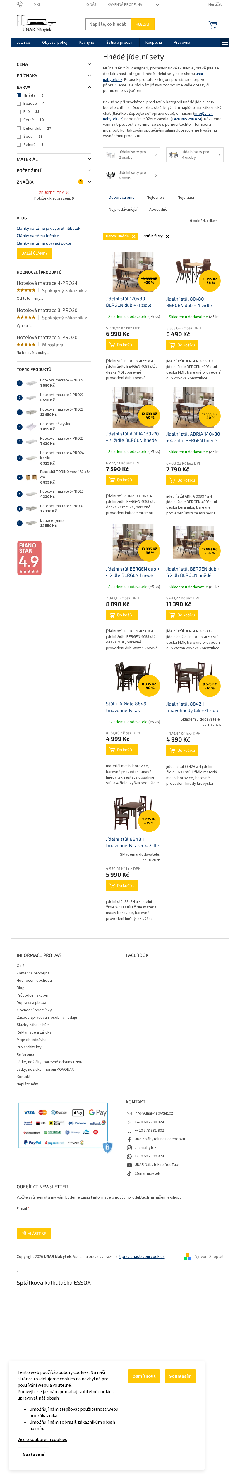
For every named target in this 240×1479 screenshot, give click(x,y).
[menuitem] (23, 42)
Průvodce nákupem (34, 995)
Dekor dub (37, 128)
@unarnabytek (147, 1173)
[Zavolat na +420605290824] (25, 4)
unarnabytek (146, 1148)
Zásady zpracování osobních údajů (47, 1018)
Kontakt (23, 1077)
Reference (26, 1055)
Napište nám (27, 1084)
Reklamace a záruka (34, 1032)
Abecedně (158, 209)
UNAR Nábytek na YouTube (158, 1165)
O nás (91, 4)
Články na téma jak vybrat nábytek (48, 228)
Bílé (31, 112)
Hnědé (33, 95)
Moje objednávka (32, 1040)
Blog (21, 988)
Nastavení (33, 1454)
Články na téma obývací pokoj (44, 243)
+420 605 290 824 (186, 119)
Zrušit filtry (51, 193)
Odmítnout (144, 1376)
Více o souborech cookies (42, 1439)
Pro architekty (29, 1047)
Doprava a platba (31, 1003)
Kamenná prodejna (125, 4)
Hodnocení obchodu (34, 980)
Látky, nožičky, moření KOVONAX (45, 1069)
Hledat (143, 24)
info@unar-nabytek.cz (154, 1113)
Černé (33, 120)
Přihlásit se (33, 1233)
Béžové (33, 104)
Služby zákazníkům (33, 1025)
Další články (34, 253)
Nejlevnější (156, 197)
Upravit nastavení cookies (142, 1257)
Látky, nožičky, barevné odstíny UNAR (50, 1062)
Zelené (33, 145)
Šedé (32, 136)
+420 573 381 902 (149, 1130)
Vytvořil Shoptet (209, 1257)
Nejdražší (186, 197)
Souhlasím (180, 1376)
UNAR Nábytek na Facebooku (160, 1139)
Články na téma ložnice (38, 235)
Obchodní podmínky (34, 1010)
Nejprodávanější (123, 209)
